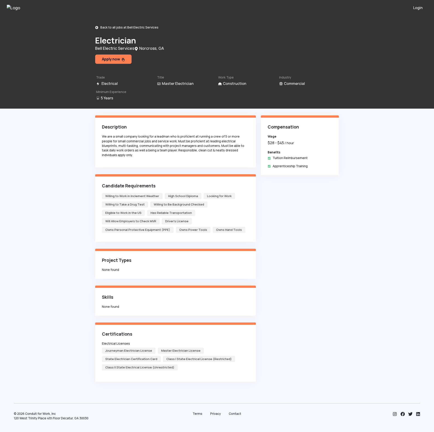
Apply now (111, 59)
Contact (235, 414)
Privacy (215, 414)
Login (418, 7)
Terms (197, 414)
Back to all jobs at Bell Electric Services (128, 27)
